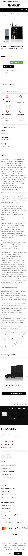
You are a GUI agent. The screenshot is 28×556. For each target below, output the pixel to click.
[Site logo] (14, 5)
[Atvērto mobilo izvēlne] (2, 9)
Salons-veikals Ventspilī (8, 488)
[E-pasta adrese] (17, 404)
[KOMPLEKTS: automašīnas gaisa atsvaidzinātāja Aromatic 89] (14, 370)
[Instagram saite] (5, 457)
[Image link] (9, 429)
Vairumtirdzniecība (7, 477)
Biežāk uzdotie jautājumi (8, 465)
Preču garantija (5, 518)
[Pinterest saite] (20, 404)
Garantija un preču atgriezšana (10, 515)
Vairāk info (9, 553)
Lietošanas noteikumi (7, 505)
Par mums (4, 485)
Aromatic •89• (6, 387)
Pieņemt (18, 553)
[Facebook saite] (14, 404)
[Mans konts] (26, 9)
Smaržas (5, 15)
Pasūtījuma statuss (7, 474)
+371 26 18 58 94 (8, 444)
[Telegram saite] (25, 404)
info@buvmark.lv (8, 447)
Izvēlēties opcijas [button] (16, 393)
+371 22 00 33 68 (8, 441)
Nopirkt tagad (8, 66)
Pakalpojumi (5, 491)
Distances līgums (6, 508)
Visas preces (11, 13)
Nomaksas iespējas (7, 468)
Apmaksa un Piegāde (7, 471)
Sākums (3, 13)
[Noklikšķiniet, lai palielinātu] (4, 41)
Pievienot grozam (16, 62)
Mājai (24, 13)
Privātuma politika (6, 511)
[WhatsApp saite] (23, 404)
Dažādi (19, 13)
